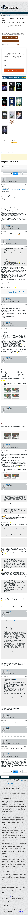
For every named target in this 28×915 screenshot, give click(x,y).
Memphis (8, 727)
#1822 (25, 414)
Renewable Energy (16, 152)
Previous (6, 174)
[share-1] (26, 181)
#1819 (25, 304)
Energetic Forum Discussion (7, 152)
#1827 (25, 720)
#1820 (25, 328)
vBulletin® (21, 780)
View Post (14, 620)
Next (25, 174)
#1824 (25, 491)
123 (20, 174)
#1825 (25, 618)
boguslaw (8, 225)
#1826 (25, 676)
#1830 (25, 759)
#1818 (25, 246)
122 (15, 174)
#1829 (25, 746)
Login (26, 0)
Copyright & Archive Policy (9, 783)
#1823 (25, 450)
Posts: (16, 181)
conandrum (8, 239)
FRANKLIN (8, 611)
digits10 (8, 177)
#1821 (25, 364)
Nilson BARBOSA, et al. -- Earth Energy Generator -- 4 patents (13, 189)
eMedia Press (7, 15)
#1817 (25, 231)
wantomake (8, 298)
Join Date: (8, 181)
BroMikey (8, 739)
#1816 (25, 184)
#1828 (25, 734)
